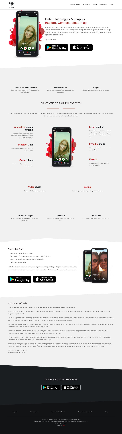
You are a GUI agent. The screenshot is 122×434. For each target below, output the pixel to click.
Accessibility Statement (85, 411)
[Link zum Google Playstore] (57, 47)
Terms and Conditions (58, 411)
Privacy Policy (34, 411)
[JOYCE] (11, 5)
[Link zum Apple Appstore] (81, 47)
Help (111, 5)
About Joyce (75, 5)
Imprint (15, 411)
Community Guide (100, 5)
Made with (60, 425)
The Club (86, 5)
